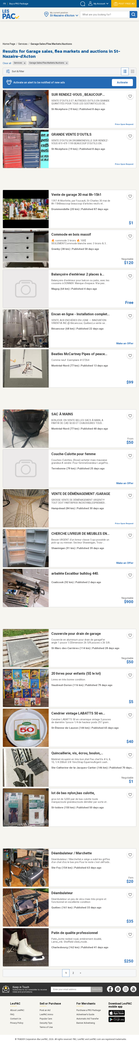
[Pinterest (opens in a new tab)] (118, 991)
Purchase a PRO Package (88, 1010)
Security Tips (46, 1023)
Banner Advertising (85, 1023)
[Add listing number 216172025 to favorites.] (129, 536)
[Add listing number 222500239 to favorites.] (129, 576)
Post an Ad (45, 1010)
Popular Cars (46, 1018)
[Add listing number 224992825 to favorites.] (129, 316)
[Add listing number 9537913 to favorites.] (129, 795)
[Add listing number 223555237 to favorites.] (129, 855)
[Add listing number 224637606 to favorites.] (129, 496)
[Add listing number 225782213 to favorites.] (129, 277)
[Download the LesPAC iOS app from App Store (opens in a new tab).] (117, 1015)
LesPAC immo (46, 1014)
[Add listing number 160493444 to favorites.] (129, 636)
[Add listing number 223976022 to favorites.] (129, 416)
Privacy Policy (16, 1023)
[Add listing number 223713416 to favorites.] (129, 237)
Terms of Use (46, 1027)
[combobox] (105, 14)
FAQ (12, 1014)
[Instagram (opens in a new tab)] (126, 991)
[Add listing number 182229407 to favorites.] (129, 935)
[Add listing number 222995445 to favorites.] (129, 676)
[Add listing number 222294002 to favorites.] (129, 137)
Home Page (9, 44)
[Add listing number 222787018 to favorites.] (129, 197)
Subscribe (96, 989)
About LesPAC (17, 1010)
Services (22, 44)
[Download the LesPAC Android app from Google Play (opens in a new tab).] (116, 1021)
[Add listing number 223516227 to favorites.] (129, 716)
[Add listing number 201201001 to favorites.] (129, 356)
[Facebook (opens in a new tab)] (110, 991)
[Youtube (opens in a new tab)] (134, 991)
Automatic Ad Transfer (87, 1018)
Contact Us (15, 1018)
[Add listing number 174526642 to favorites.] (129, 755)
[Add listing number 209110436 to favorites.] (129, 97)
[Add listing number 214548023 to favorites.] (129, 895)
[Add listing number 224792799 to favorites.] (129, 456)
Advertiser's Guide (85, 1014)
